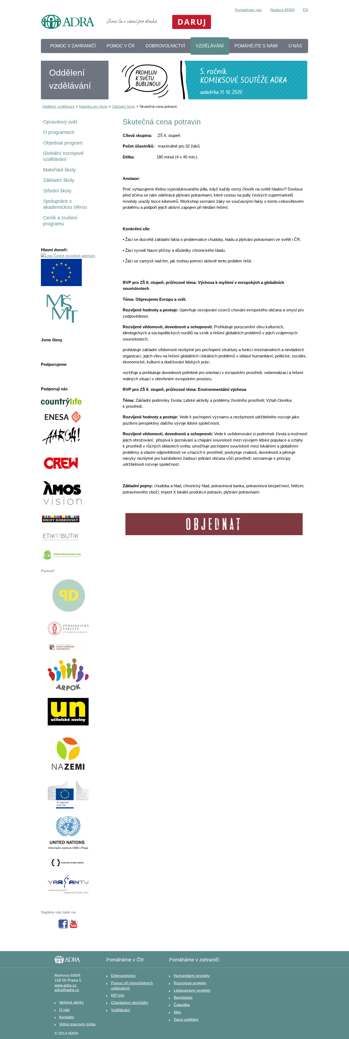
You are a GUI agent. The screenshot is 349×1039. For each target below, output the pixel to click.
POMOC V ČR (121, 46)
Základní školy (123, 107)
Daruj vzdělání (186, 1019)
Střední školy (57, 191)
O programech (58, 132)
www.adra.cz (65, 985)
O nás (64, 1009)
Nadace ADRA (282, 10)
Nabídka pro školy (93, 107)
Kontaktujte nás (248, 10)
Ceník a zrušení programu (60, 220)
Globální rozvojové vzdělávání (63, 156)
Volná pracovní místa (77, 1024)
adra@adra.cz (67, 990)
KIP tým (117, 995)
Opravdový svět (60, 122)
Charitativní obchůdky (129, 1002)
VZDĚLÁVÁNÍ (210, 46)
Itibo (177, 1012)
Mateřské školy (59, 170)
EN (305, 10)
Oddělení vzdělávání (58, 107)
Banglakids (183, 997)
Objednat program (63, 143)
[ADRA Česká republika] (68, 22)
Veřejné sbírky (71, 1002)
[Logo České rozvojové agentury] (68, 256)
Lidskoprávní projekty (192, 990)
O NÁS (295, 46)
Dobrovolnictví (123, 975)
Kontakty (66, 1017)
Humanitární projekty (192, 975)
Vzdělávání (120, 1010)
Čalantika (182, 1005)
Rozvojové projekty (190, 983)
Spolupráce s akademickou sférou (65, 204)
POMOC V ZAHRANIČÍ (73, 46)
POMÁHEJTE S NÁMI (256, 46)
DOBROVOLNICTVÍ (165, 46)
